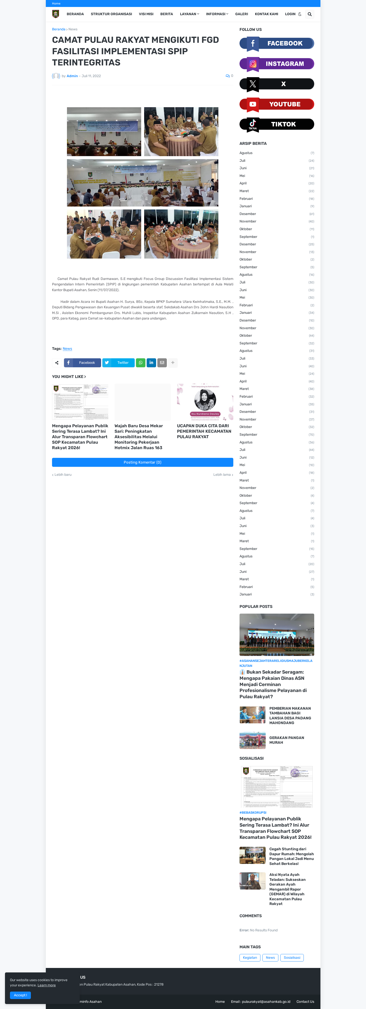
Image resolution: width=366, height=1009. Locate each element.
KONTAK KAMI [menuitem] (266, 14)
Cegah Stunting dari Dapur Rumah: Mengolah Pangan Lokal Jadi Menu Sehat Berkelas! (291, 856)
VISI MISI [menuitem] (146, 14)
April (277, 183)
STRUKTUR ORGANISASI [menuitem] (111, 14)
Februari (277, 199)
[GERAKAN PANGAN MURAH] (253, 740)
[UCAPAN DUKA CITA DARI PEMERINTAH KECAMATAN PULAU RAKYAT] (205, 402)
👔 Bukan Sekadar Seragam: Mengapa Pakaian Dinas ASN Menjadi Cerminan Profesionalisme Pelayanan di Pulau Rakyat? (273, 684)
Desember (277, 214)
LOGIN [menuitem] (290, 14)
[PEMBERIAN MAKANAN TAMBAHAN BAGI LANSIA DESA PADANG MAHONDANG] (253, 714)
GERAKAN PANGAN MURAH (286, 740)
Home (56, 3)
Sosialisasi (292, 958)
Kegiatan (250, 958)
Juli (277, 161)
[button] (299, 14)
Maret (277, 191)
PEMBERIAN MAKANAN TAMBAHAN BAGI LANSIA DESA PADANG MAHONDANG (290, 715)
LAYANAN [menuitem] (188, 14)
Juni (277, 168)
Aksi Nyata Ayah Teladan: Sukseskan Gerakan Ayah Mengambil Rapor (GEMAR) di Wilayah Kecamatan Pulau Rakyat (287, 889)
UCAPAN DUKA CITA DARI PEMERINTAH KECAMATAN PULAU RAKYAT (204, 431)
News (72, 29)
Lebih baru (63, 475)
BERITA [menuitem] (166, 14)
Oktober (277, 229)
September (277, 237)
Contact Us (305, 1002)
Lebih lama (222, 475)
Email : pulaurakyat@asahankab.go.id (260, 1002)
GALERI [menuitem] (241, 14)
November (277, 221)
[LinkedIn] (151, 362)
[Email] (162, 362)
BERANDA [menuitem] (75, 14)
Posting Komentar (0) (142, 462)
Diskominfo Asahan (86, 1002)
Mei (277, 176)
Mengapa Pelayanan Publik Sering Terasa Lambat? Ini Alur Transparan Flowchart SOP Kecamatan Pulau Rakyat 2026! (80, 436)
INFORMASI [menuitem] (215, 14)
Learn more (47, 985)
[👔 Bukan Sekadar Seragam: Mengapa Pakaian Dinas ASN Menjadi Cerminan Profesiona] (277, 635)
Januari (277, 206)
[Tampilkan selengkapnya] (173, 362)
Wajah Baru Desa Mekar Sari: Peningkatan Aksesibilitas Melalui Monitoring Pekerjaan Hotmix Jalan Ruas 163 (139, 436)
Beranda (58, 29)
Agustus (277, 153)
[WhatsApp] (140, 362)
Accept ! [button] (20, 995)
